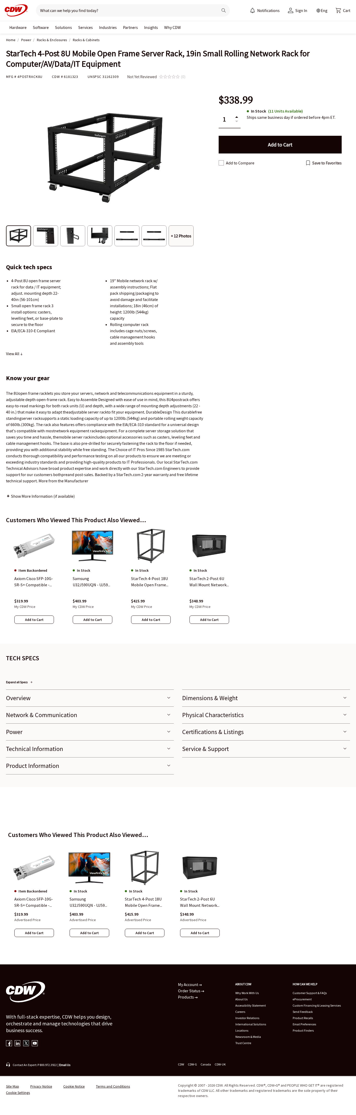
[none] (18, 27)
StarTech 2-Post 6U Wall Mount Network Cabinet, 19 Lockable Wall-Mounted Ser (198, 903)
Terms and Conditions (113, 1086)
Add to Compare (240, 162)
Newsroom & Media (248, 1037)
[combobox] (125, 10)
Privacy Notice (41, 1086)
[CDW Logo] (15, 10)
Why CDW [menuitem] (172, 27)
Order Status (189, 990)
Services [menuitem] (85, 27)
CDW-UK (220, 1064)
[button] (343, 10)
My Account (188, 984)
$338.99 (236, 100)
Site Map (12, 1086)
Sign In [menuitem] (301, 10)
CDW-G (192, 1064)
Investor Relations (247, 1018)
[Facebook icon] (9, 1043)
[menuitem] (252, 10)
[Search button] (223, 10)
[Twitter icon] (26, 1043)
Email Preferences (304, 1024)
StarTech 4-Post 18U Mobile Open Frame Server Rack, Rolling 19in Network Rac (143, 903)
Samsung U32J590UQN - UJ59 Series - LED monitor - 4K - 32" (89, 903)
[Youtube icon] (35, 1043)
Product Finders (303, 1030)
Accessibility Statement (250, 1005)
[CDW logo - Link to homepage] (15, 10)
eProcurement (302, 999)
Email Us (64, 1065)
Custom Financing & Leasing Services (317, 1005)
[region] (178, 581)
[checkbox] (221, 162)
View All (13, 353)
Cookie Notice (74, 1086)
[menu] (265, 10)
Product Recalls (303, 1018)
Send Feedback (303, 1012)
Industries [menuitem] (108, 27)
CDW (181, 1064)
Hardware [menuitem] (18, 27)
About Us (241, 999)
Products (186, 997)
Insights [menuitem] (151, 27)
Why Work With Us (247, 993)
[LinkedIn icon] (18, 1043)
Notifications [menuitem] (268, 10)
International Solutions (250, 1024)
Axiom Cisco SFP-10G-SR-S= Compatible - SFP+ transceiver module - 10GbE (33, 903)
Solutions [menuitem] (63, 27)
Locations (241, 1030)
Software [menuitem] (41, 27)
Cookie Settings (18, 1092)
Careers (240, 1012)
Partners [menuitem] (130, 27)
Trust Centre (243, 1043)
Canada (206, 1064)
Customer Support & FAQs (310, 993)
